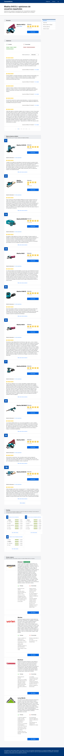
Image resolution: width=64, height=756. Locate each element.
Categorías (48, 1)
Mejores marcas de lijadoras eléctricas (34, 517)
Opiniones (45, 22)
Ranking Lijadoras (46, 26)
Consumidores (8, 1)
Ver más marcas (15, 532)
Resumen (45, 20)
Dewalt (9, 528)
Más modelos (22, 502)
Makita (21, 26)
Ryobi (9, 527)
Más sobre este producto (22, 172)
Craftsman (10, 521)
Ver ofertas (33, 612)
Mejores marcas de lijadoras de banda (15, 536)
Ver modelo (36, 69)
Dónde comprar (46, 28)
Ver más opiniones (17, 157)
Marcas (53, 1)
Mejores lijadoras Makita (47, 24)
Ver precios (33, 31)
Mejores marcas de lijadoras (14, 517)
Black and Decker (11, 525)
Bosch (9, 523)
